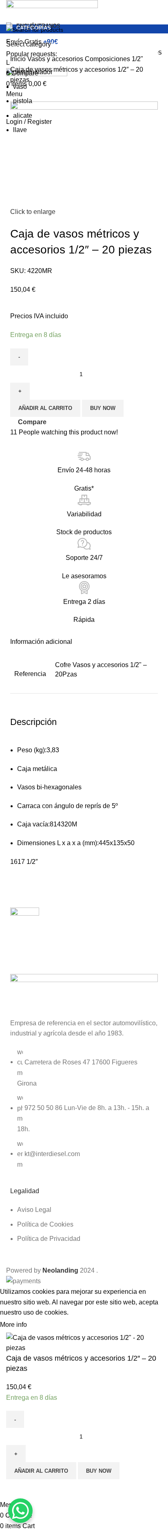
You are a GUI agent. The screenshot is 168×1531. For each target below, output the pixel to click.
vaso (20, 86)
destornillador (33, 71)
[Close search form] (10, 10)
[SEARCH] (152, 35)
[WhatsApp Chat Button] (20, 1510)
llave (20, 129)
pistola (22, 100)
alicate (22, 115)
